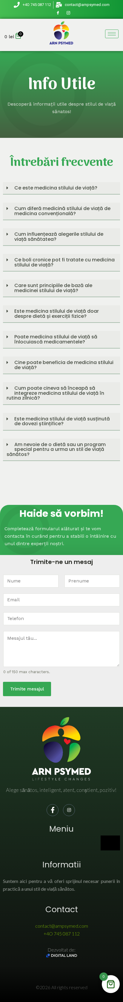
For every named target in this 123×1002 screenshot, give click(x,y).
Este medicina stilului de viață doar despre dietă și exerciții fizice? (56, 314)
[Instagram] (68, 13)
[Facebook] (57, 13)
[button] (61, 188)
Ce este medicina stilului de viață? (55, 187)
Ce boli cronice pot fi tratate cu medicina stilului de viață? (64, 262)
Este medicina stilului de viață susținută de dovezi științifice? (62, 421)
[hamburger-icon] (112, 34)
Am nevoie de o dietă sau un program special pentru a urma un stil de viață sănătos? (56, 449)
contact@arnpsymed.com (61, 926)
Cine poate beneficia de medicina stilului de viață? (63, 365)
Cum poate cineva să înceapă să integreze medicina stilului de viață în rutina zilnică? (55, 393)
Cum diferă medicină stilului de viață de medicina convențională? (62, 211)
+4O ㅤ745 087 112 (62, 933)
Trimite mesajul (27, 689)
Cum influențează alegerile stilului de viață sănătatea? (58, 237)
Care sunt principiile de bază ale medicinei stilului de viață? (53, 288)
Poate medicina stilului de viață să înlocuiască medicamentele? (55, 339)
